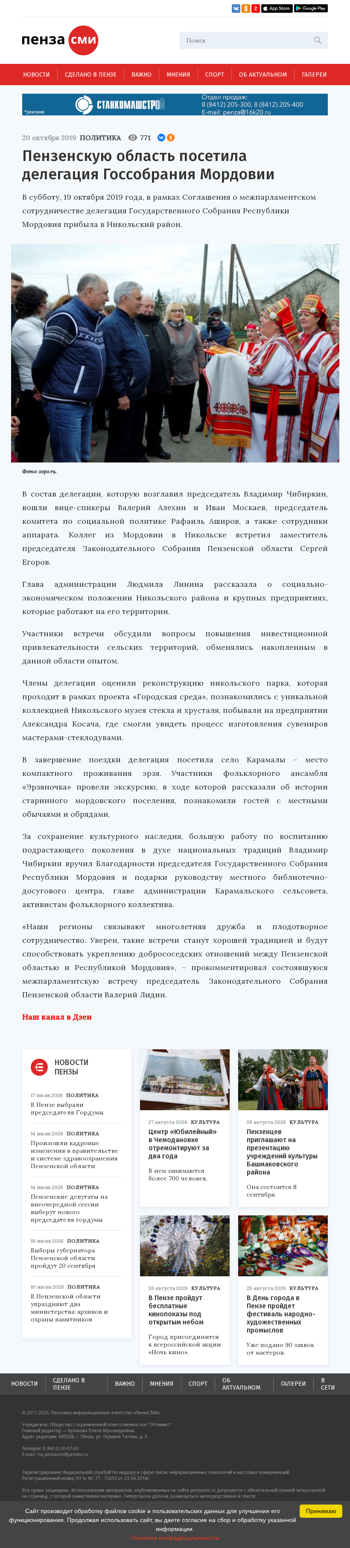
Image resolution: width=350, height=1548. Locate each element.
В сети (328, 1384)
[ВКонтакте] (161, 137)
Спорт (214, 74)
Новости (36, 74)
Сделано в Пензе (91, 74)
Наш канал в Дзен (57, 1017)
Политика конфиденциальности (175, 1537)
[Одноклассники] (171, 137)
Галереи (314, 74)
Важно (141, 74)
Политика (100, 137)
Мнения (178, 74)
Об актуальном (263, 74)
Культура (205, 1122)
